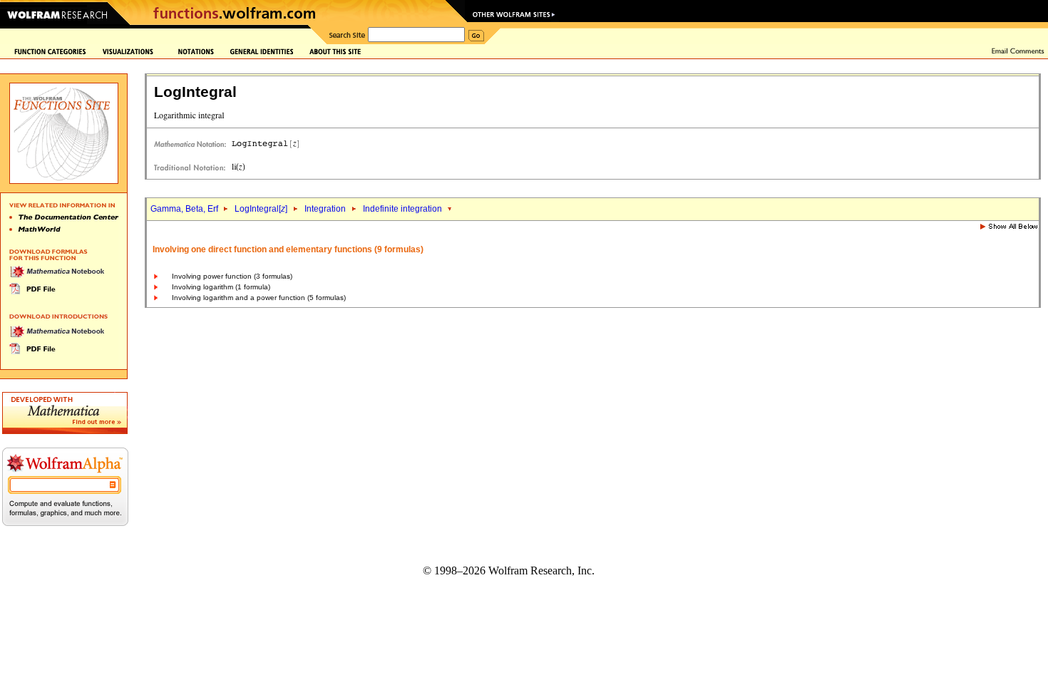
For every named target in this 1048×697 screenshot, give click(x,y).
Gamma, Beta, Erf (185, 209)
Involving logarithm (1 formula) (221, 287)
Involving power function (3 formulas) (232, 276)
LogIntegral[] (261, 209)
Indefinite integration (403, 209)
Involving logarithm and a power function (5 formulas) (259, 297)
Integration (325, 209)
